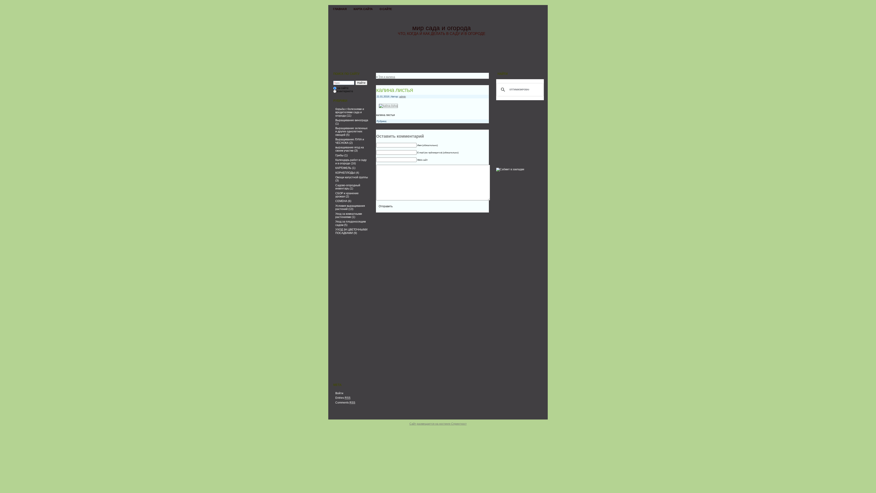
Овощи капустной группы (351, 177)
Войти (339, 393)
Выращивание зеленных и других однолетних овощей (351, 131)
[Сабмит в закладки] (510, 169)
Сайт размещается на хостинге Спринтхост (438, 423)
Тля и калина (386, 77)
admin (402, 96)
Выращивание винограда (351, 120)
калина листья (394, 90)
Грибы (339, 155)
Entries (342, 397)
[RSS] (333, 415)
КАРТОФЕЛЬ (343, 168)
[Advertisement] (350, 309)
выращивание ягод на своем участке (349, 149)
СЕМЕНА (341, 201)
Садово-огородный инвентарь (347, 187)
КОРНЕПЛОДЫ (345, 172)
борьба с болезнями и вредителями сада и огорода (349, 112)
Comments (345, 402)
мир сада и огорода (441, 27)
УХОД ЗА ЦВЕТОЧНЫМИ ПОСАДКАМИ (351, 231)
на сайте (343, 88)
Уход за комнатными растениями (348, 215)
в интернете (345, 91)
